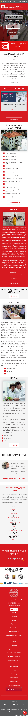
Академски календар (14, 656)
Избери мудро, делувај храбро (14, 552)
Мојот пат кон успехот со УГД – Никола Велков (14, 479)
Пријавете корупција (14, 631)
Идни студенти (6, 1)
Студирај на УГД (14, 627)
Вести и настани (14, 88)
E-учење (14, 670)
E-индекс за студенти (14, 685)
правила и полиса (18, 715)
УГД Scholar (14, 645)
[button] (25, 6)
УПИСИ (14, 209)
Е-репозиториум (14, 681)
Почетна (14, 612)
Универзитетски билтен (14, 660)
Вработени (21, 1)
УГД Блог (14, 641)
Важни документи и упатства (13, 290)
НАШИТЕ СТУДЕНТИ (14, 455)
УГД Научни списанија (14, 649)
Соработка (14, 624)
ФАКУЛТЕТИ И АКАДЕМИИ (14, 126)
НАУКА (14, 377)
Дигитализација (14, 666)
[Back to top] (25, 713)
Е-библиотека (14, 677)
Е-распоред (14, 674)
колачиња (25, 715)
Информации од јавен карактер (14, 635)
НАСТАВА (14, 302)
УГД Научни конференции (14, 652)
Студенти (14, 1)
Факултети (14, 616)
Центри (14, 620)
